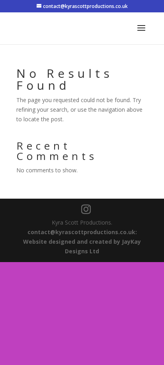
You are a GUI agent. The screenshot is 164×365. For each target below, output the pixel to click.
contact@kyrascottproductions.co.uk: (82, 232)
